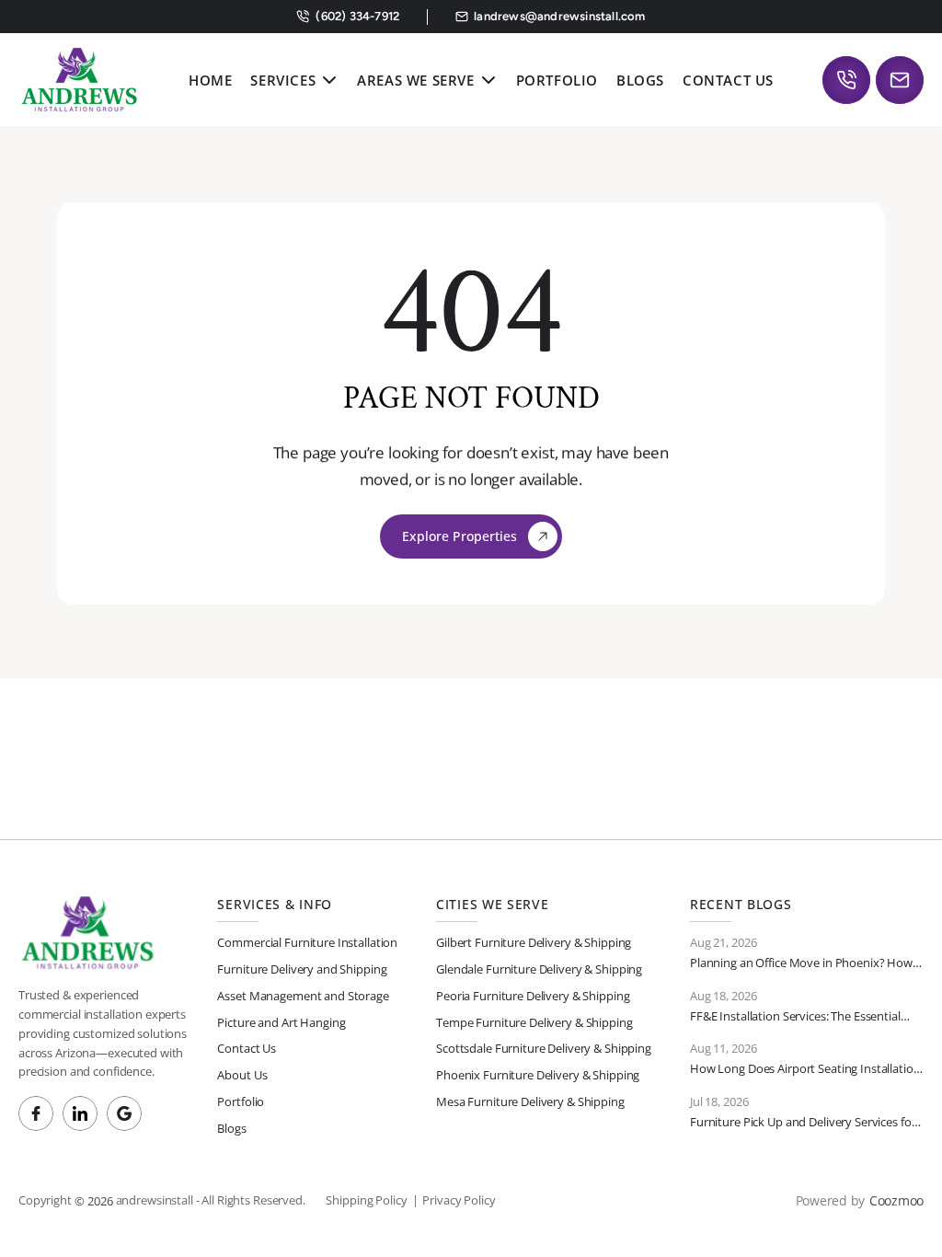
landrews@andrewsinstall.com (559, 16)
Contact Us (246, 1048)
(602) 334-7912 (356, 16)
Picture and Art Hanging (281, 1022)
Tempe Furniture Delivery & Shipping (534, 1022)
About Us (242, 1075)
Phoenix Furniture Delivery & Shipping (537, 1075)
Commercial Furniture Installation (307, 942)
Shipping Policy (366, 1200)
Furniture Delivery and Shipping (301, 969)
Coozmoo (896, 1200)
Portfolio (240, 1101)
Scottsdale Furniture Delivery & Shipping (543, 1048)
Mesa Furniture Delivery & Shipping (530, 1101)
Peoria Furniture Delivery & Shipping (532, 995)
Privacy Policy (458, 1200)
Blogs (231, 1128)
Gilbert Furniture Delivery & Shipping (533, 942)
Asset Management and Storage (302, 995)
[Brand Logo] (79, 79)
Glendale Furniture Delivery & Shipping (539, 969)
